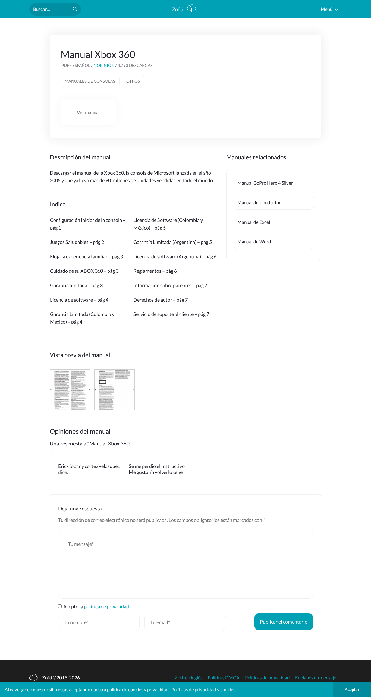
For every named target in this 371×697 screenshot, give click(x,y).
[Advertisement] (269, 82)
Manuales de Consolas (90, 81)
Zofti (178, 9)
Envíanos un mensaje (315, 677)
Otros (133, 81)
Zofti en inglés (188, 677)
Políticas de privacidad (267, 677)
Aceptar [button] (352, 689)
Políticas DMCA (224, 677)
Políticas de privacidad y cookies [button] (203, 689)
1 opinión (103, 65)
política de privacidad (106, 606)
